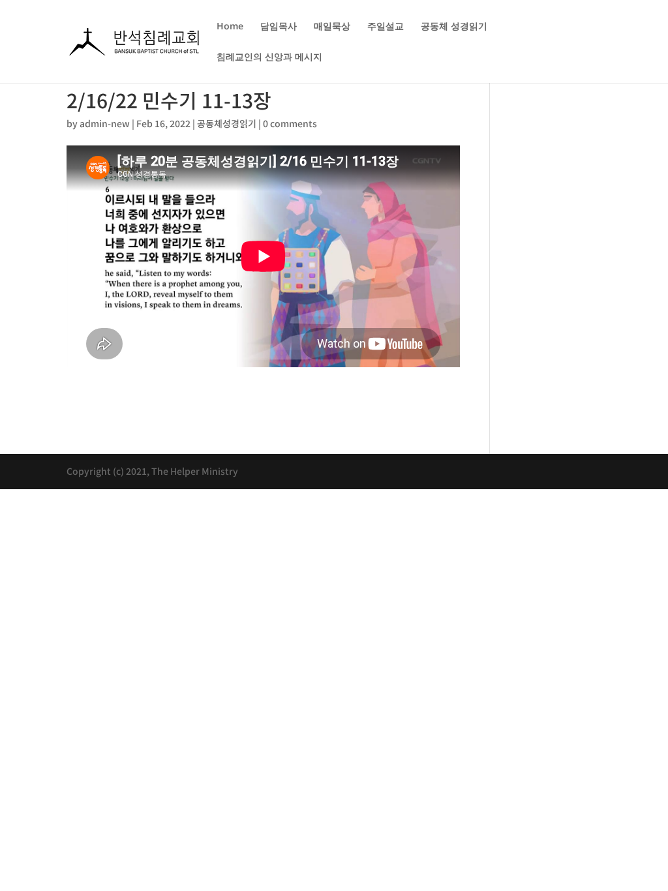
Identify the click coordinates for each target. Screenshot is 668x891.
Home (230, 27)
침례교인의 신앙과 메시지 (269, 57)
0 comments (290, 123)
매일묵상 (332, 27)
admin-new (105, 123)
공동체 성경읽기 (454, 27)
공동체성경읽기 (226, 123)
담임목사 (278, 27)
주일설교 (385, 27)
